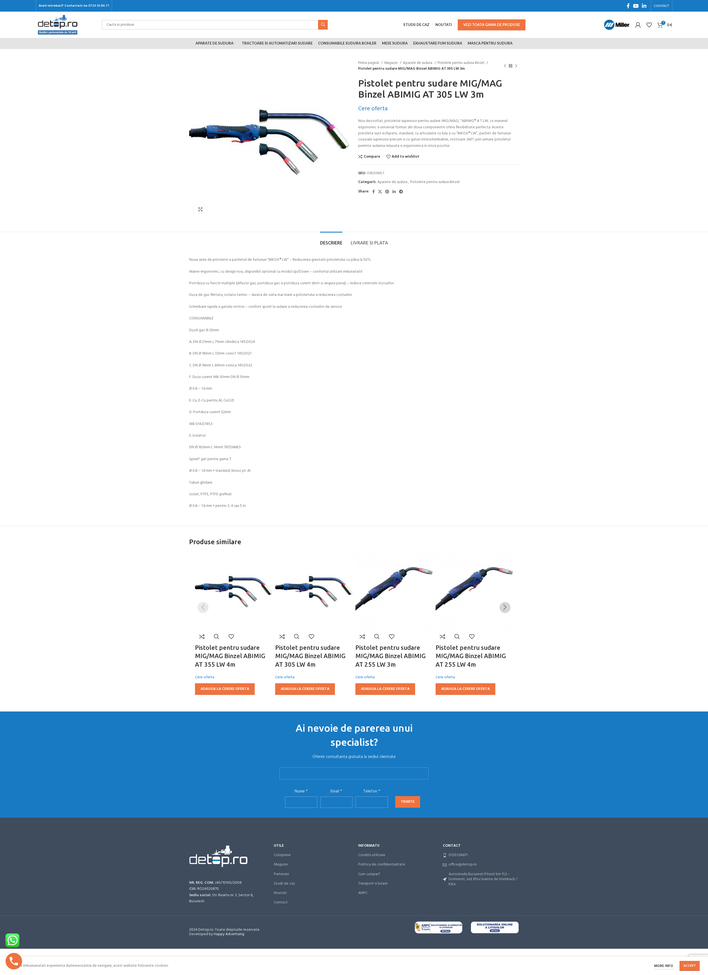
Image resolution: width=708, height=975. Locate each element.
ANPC (363, 893)
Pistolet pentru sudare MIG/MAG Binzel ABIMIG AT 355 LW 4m (230, 656)
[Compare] (202, 636)
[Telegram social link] (401, 191)
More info (664, 966)
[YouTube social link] (635, 6)
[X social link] (380, 191)
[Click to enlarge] (200, 210)
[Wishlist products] (649, 24)
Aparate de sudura (418, 63)
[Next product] (516, 66)
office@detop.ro (463, 864)
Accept (689, 966)
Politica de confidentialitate (381, 864)
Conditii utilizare (371, 855)
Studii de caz (284, 883)
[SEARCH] (323, 25)
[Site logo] (58, 25)
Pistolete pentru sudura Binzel (461, 63)
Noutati (280, 893)
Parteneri (281, 874)
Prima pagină (369, 63)
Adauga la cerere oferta (225, 689)
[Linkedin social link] (644, 6)
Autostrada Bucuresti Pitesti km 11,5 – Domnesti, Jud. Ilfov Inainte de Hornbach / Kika (483, 879)
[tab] (331, 240)
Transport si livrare (373, 883)
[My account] (638, 24)
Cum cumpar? (369, 874)
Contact (281, 902)
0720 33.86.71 (98, 6)
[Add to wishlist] (231, 636)
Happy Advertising (229, 934)
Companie (282, 855)
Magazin (391, 63)
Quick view (216, 636)
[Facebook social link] (628, 6)
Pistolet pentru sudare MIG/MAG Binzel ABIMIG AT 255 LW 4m (471, 656)
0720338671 (458, 855)
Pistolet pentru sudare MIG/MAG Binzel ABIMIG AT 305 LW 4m (310, 656)
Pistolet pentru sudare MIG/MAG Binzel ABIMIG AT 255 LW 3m (390, 656)
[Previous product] (505, 66)
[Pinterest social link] (387, 191)
